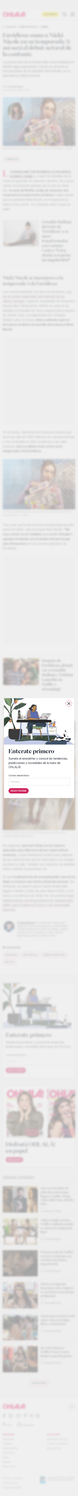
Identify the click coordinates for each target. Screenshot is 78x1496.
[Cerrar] (69, 703)
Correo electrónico (19, 775)
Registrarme (18, 790)
